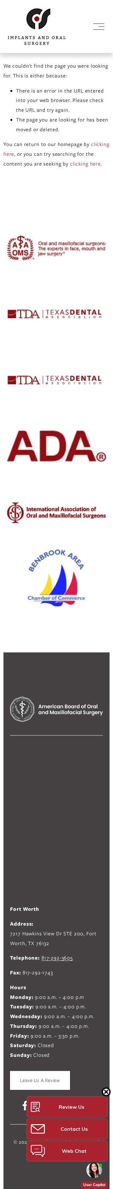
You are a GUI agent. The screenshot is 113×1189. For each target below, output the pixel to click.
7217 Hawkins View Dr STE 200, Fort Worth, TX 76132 (53, 938)
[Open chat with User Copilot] (94, 1170)
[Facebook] (25, 1106)
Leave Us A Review (40, 1080)
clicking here (85, 163)
